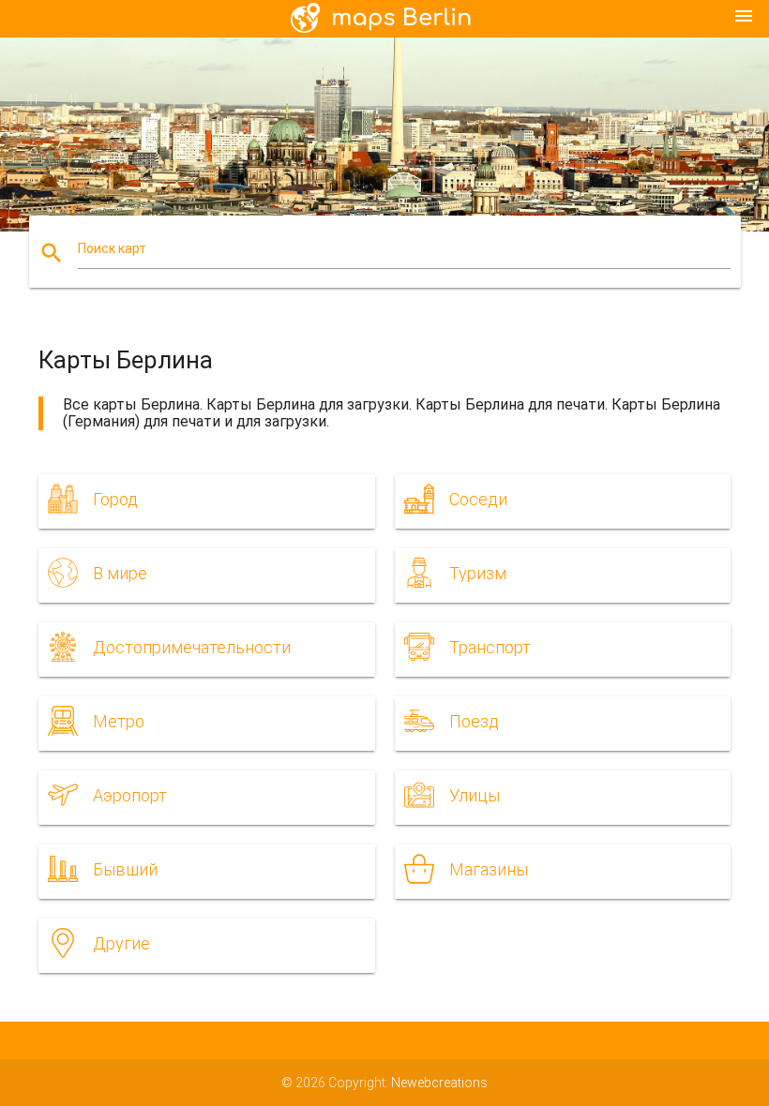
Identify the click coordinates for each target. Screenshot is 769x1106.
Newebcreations (439, 1082)
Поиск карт (112, 248)
